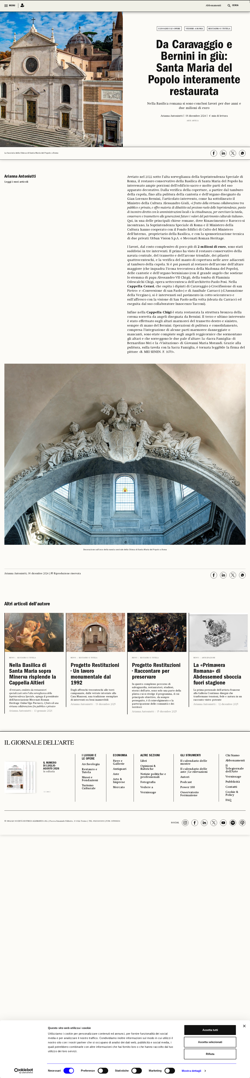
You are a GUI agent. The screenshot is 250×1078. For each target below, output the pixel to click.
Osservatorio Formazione (189, 794)
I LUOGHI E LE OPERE (89, 757)
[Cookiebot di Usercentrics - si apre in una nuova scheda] (24, 1071)
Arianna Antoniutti (20, 711)
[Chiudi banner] (244, 1026)
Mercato (119, 787)
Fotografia (147, 782)
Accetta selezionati (210, 1042)
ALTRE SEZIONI (150, 755)
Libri (143, 761)
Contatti (231, 787)
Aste (116, 774)
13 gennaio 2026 (43, 711)
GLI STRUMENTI (190, 755)
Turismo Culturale (89, 787)
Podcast (186, 782)
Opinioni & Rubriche (148, 768)
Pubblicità (232, 781)
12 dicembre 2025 (228, 704)
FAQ (228, 800)
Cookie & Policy (231, 794)
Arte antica (193, 121)
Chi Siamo (232, 755)
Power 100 (187, 787)
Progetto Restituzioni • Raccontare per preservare (156, 671)
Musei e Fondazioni (90, 779)
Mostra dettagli (191, 1070)
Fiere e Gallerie (118, 762)
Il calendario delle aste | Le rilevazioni (193, 770)
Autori (184, 777)
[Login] (21, 5)
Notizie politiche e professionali (153, 776)
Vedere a (146, 787)
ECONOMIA (120, 755)
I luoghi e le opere (169, 29)
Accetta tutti (210, 1029)
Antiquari (119, 769)
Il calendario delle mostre (193, 762)
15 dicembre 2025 (167, 711)
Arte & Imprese (119, 781)
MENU (12, 5)
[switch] (103, 1071)
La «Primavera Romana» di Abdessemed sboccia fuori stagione (217, 674)
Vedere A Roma (194, 29)
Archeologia (91, 764)
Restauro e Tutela (219, 29)
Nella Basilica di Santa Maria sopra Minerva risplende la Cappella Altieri (32, 674)
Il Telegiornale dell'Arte (234, 768)
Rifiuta (210, 1053)
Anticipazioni (208, 658)
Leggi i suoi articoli (16, 182)
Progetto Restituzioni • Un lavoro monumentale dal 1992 (95, 674)
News (11, 658)
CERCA (235, 5)
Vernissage (148, 792)
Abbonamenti (213, 5)
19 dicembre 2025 (106, 704)
